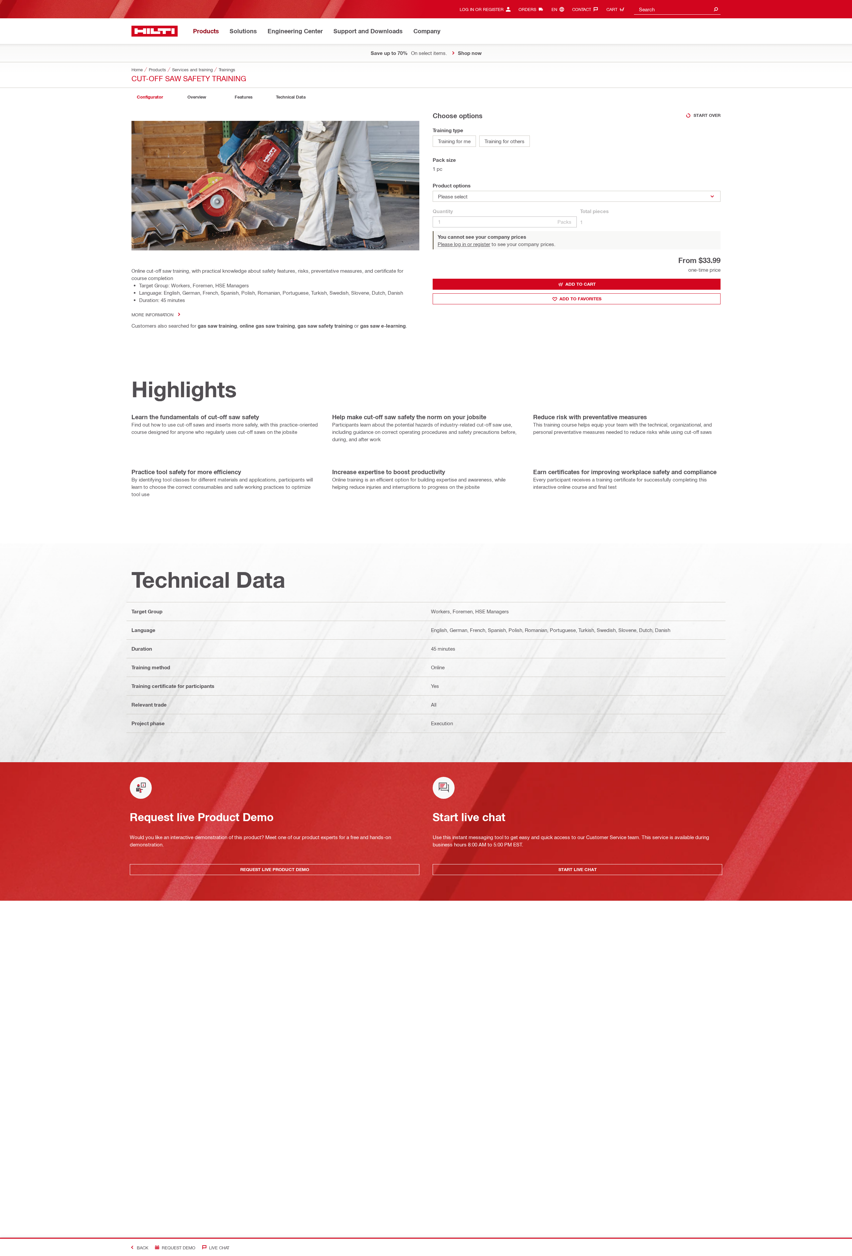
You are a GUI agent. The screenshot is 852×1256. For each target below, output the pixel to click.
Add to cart (580, 284)
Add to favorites (580, 298)
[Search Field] (716, 9)
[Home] (154, 31)
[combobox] (677, 9)
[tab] (149, 97)
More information (152, 314)
